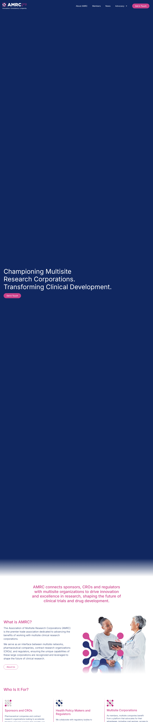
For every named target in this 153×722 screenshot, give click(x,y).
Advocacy (119, 6)
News (107, 6)
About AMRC (81, 6)
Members (96, 6)
